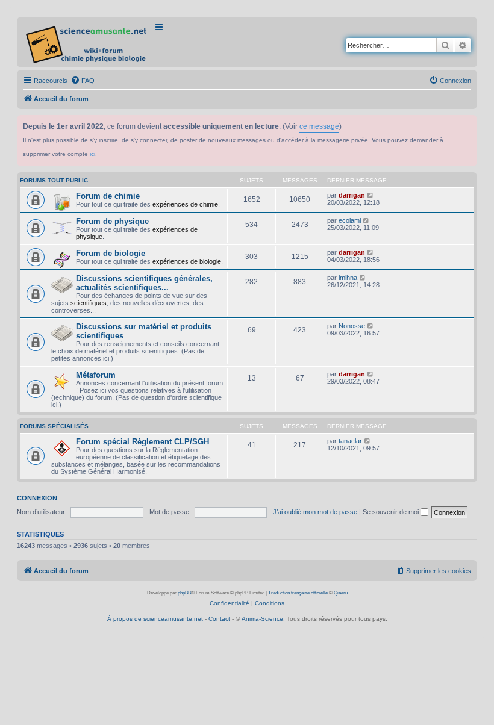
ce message (319, 126)
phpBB (184, 593)
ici (92, 154)
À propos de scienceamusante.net (155, 618)
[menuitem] (82, 80)
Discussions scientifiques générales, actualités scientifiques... (144, 283)
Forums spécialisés (54, 426)
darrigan (352, 195)
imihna (348, 277)
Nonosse (352, 325)
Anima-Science (262, 618)
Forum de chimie (108, 196)
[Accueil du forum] (87, 42)
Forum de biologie (110, 253)
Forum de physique (112, 221)
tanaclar (350, 440)
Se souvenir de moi (392, 511)
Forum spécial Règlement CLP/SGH (142, 441)
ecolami (350, 220)
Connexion (37, 498)
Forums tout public (54, 180)
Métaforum (96, 374)
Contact (219, 618)
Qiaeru (341, 593)
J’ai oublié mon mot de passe (315, 511)
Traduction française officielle (298, 593)
